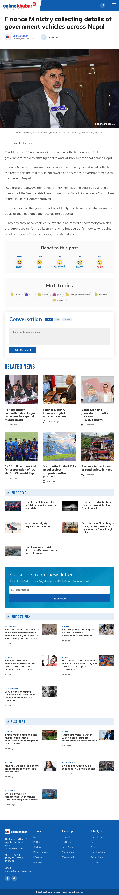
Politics (37, 842)
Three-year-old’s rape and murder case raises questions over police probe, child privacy (22, 739)
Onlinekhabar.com (14, 848)
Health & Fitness (99, 852)
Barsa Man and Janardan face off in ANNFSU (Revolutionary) (95, 414)
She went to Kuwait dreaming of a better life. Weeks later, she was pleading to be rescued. (20, 665)
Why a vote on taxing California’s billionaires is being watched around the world (20, 696)
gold (59, 294)
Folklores (66, 842)
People (94, 862)
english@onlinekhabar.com (18, 871)
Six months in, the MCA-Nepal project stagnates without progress (59, 471)
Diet (93, 847)
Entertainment (40, 852)
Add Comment (23, 350)
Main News (39, 837)
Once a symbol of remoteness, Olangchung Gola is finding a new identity (22, 796)
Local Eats (67, 847)
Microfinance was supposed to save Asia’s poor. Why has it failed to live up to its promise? (79, 665)
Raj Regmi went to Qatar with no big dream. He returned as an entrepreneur (79, 737)
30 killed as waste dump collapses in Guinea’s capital (79, 767)
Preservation (68, 852)
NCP (31, 294)
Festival (66, 837)
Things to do (68, 857)
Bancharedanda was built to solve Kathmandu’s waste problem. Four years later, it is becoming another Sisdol (22, 634)
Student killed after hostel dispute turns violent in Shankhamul (98, 505)
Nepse (45, 294)
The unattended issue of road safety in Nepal (97, 468)
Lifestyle (37, 857)
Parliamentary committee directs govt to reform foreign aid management (21, 414)
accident (103, 294)
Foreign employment (80, 294)
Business (37, 862)
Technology (97, 857)
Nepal (17, 294)
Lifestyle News (98, 837)
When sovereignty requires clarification (37, 525)
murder (60, 300)
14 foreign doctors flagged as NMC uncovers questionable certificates (78, 632)
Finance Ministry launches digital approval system (54, 413)
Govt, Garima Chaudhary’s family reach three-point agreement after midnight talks (98, 528)
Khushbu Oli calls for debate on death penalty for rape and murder (22, 768)
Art (92, 842)
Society (37, 847)
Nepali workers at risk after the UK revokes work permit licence (41, 550)
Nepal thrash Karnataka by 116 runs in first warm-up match (40, 505)
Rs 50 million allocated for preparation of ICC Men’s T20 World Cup (20, 470)
